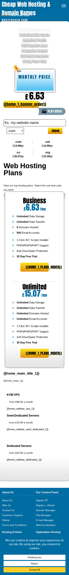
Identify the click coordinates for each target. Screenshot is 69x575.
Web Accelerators (46, 525)
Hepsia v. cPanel (45, 505)
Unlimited (34, 287)
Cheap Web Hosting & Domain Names (26, 8)
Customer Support (12, 515)
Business (34, 200)
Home (4, 15)
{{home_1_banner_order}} (21, 104)
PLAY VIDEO (55, 111)
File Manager (43, 515)
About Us (7, 500)
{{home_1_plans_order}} (37, 267)
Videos (6, 520)
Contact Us (8, 510)
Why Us (6, 505)
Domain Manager (45, 510)
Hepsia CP (42, 500)
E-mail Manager (45, 520)
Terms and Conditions (14, 525)
